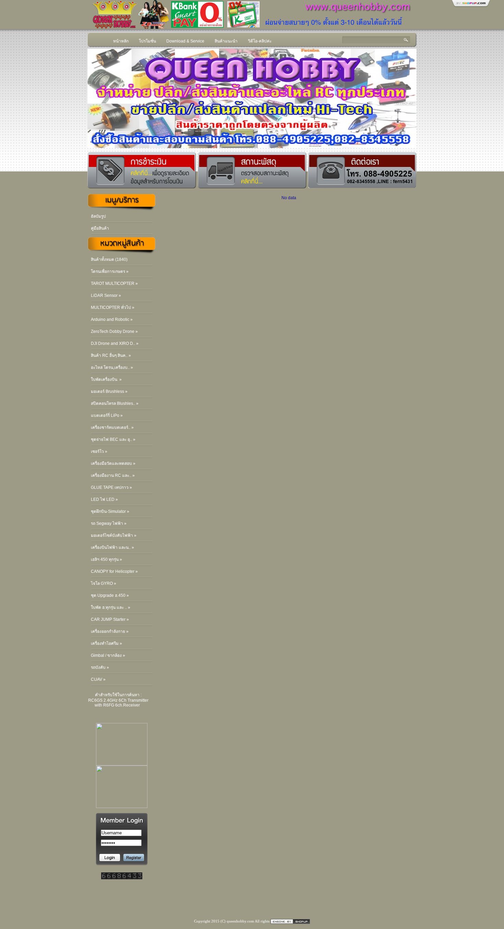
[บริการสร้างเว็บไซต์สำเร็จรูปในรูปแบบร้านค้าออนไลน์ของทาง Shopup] (290, 921)
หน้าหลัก (121, 41)
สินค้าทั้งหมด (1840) (109, 259)
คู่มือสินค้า (100, 228)
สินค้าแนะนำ (226, 41)
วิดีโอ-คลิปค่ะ (260, 41)
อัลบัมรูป (98, 216)
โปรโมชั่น (147, 41)
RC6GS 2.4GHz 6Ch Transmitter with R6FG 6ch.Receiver (118, 703)
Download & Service (185, 41)
